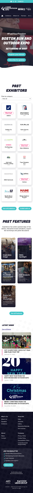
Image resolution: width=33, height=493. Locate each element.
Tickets (20, 1)
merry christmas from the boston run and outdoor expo (16, 402)
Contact (3, 438)
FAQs (19, 419)
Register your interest (16, 54)
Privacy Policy (22, 436)
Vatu (19, 488)
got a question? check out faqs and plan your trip (17, 351)
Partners (23, 16)
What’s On (16, 16)
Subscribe (8, 465)
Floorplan (20, 421)
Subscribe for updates (16, 60)
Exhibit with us (25, 208)
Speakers (4, 421)
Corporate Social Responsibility (23, 443)
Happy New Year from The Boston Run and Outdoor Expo (16, 377)
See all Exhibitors (9, 208)
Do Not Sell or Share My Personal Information (16, 472)
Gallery (20, 424)
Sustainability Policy (23, 440)
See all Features (16, 313)
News (3, 436)
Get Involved (21, 428)
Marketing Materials (23, 426)
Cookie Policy (22, 438)
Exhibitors (8, 16)
